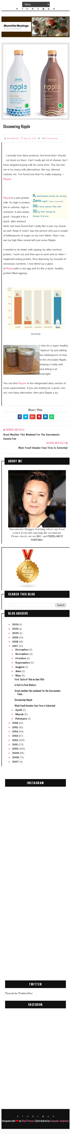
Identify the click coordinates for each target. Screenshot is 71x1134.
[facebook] (22, 9)
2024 (15, 624)
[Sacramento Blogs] (28, 568)
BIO (39, 536)
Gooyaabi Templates (59, 1121)
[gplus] (27, 9)
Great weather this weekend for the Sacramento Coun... (37, 692)
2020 (15, 633)
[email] (43, 9)
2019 (15, 637)
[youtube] (48, 9)
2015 (15, 727)
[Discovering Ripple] (35, 81)
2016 (15, 723)
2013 (15, 735)
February (21, 718)
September (23, 662)
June (18, 671)
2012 (15, 740)
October (21, 658)
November (22, 654)
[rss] (38, 9)
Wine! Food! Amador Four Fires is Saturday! (35, 705)
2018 (15, 641)
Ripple (7, 178)
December (22, 649)
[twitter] (17, 9)
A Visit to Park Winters (25, 685)
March (19, 714)
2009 (16, 753)
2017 (15, 646)
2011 (15, 744)
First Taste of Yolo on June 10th (29, 679)
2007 (15, 761)
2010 (15, 748)
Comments (51, 138)
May (18, 675)
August (20, 667)
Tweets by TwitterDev (19, 993)
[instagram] (33, 9)
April (19, 710)
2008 (15, 757)
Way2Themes (28, 1121)
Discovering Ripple (23, 700)
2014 (15, 731)
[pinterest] (54, 9)
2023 (15, 628)
